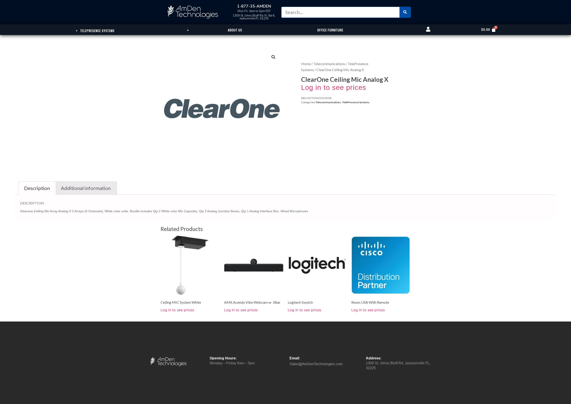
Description (37, 188)
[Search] (405, 12)
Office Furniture (330, 29)
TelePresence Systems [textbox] (95, 30)
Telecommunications (329, 64)
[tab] (37, 188)
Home (306, 64)
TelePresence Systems (356, 102)
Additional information (86, 188)
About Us (235, 29)
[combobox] (95, 30)
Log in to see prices (333, 87)
